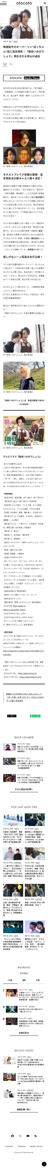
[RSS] (35, 1136)
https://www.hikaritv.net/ (30, 677)
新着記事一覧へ (24, 1110)
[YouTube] (27, 1136)
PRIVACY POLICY (36, 1146)
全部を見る (24, 1033)
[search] (45, 3)
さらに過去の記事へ (24, 790)
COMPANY (22, 1146)
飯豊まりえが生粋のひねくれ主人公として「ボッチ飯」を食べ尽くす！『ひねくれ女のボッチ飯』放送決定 (25, 697)
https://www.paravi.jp (27, 673)
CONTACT (9, 1146)
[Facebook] (12, 1136)
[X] (20, 1136)
